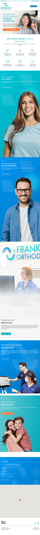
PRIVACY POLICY (36, 527)
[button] (33, 6)
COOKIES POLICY (36, 529)
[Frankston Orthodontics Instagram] (35, 523)
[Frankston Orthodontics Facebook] (38, 523)
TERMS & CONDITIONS (35, 528)
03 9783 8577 (4, 471)
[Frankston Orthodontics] (6, 6)
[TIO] (4, 522)
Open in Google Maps (5, 479)
